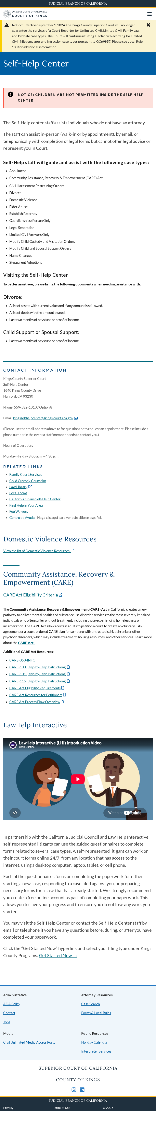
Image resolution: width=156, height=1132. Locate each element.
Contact (9, 1013)
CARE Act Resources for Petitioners (38, 695)
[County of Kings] (25, 16)
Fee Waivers (18, 511)
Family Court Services (25, 474)
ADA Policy (11, 1004)
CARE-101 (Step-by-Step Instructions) (39, 674)
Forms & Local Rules (96, 1013)
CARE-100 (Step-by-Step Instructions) (39, 667)
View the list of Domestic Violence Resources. (39, 551)
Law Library (18, 487)
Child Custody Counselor (27, 481)
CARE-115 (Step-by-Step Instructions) (39, 681)
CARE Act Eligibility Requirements (37, 688)
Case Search (90, 1004)
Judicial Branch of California (78, 3)
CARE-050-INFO (22, 660)
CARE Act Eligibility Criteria (30, 594)
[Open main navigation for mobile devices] (149, 14)
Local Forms (18, 493)
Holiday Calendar (94, 1042)
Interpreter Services (96, 1051)
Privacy (8, 1107)
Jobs (6, 1022)
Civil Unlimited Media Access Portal (29, 1042)
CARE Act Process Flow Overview (36, 702)
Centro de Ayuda (22, 517)
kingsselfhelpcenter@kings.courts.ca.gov (43, 418)
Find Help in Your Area (26, 505)
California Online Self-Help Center (35, 499)
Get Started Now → (58, 955)
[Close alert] (148, 25)
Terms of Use (61, 1107)
